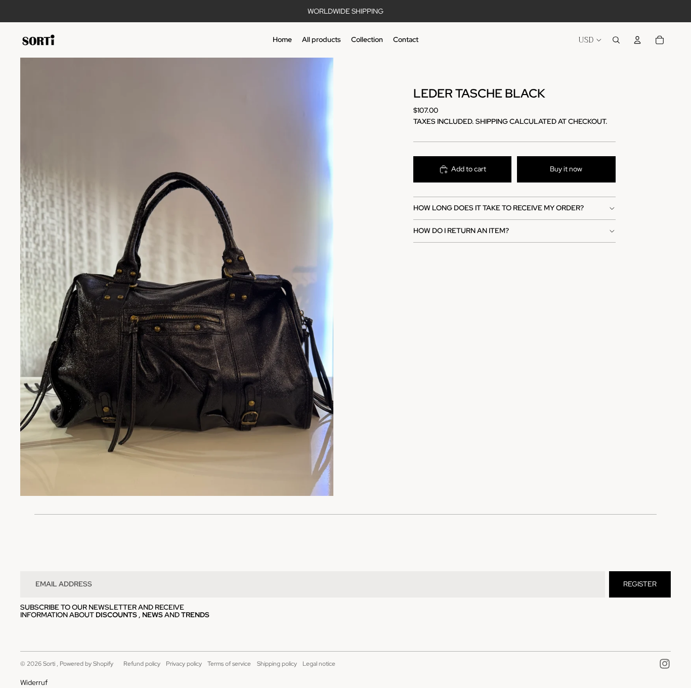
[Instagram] (665, 664)
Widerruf (34, 682)
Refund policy (141, 664)
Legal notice (319, 664)
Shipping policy (277, 664)
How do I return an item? (461, 230)
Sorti (50, 664)
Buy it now (566, 168)
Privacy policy (184, 664)
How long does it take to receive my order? (498, 207)
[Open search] (616, 40)
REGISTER (640, 583)
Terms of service (229, 664)
